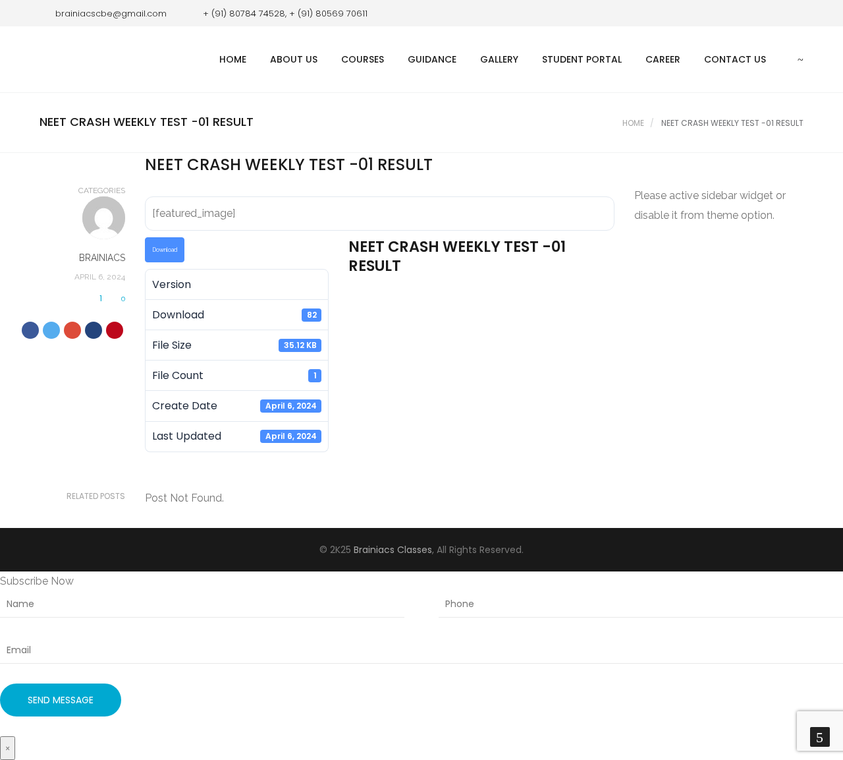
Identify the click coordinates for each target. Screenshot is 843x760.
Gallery (499, 59)
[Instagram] (793, 13)
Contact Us (735, 59)
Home (232, 59)
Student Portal (582, 59)
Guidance (432, 59)
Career (662, 59)
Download (164, 250)
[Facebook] (774, 13)
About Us (293, 59)
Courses (362, 59)
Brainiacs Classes (393, 549)
